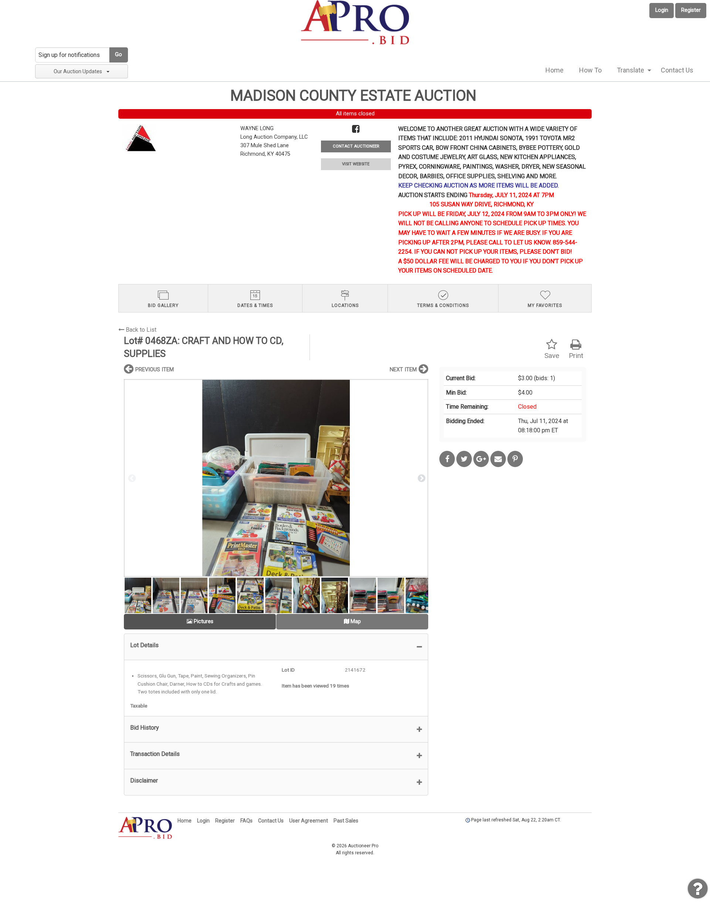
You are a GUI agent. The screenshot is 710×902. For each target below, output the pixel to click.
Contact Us (677, 70)
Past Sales (346, 821)
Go (118, 54)
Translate (630, 70)
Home (554, 70)
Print (576, 355)
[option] (276, 478)
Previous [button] (131, 478)
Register (691, 10)
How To (590, 70)
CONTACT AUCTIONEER (356, 146)
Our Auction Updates (78, 71)
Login (661, 10)
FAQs (246, 821)
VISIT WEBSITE (355, 164)
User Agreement (308, 821)
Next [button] (421, 478)
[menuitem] (554, 70)
